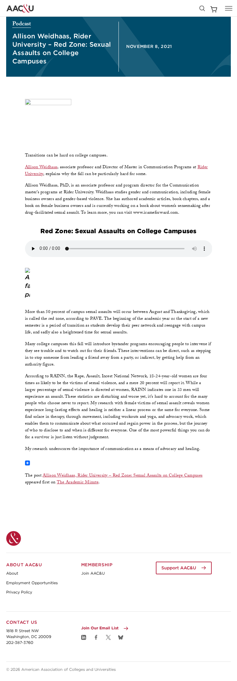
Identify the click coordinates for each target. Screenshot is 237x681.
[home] (20, 8)
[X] (108, 637)
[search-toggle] (202, 8)
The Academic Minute (77, 482)
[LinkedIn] (83, 637)
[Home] (13, 538)
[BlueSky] (120, 637)
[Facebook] (96, 637)
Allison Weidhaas (41, 167)
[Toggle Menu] (228, 8)
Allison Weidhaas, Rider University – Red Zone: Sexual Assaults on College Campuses (122, 476)
